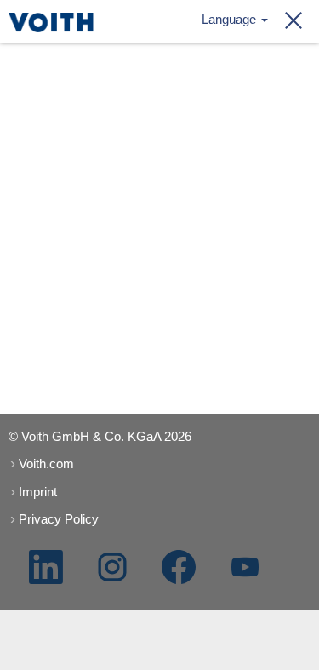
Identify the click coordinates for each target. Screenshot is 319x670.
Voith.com (46, 463)
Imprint (38, 491)
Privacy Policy (59, 519)
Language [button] (230, 19)
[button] (288, 21)
